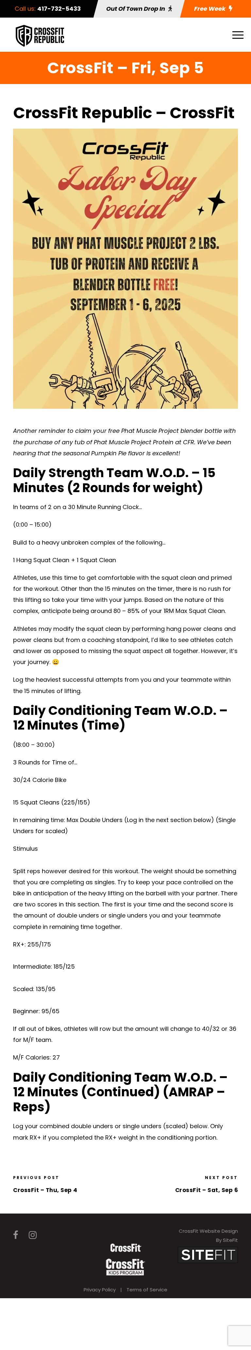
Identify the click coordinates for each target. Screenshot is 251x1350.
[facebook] (15, 1235)
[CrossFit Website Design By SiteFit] (208, 1254)
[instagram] (33, 1235)
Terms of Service (146, 1289)
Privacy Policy (100, 1289)
